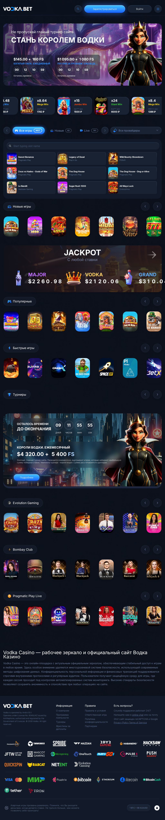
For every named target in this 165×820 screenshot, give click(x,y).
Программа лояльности (62, 716)
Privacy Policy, (121, 722)
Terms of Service (138, 722)
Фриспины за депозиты (63, 727)
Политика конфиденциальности (96, 720)
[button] (7, 130)
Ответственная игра (96, 714)
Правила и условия (95, 710)
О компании (62, 710)
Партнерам (91, 726)
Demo (11, 239)
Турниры (60, 721)
